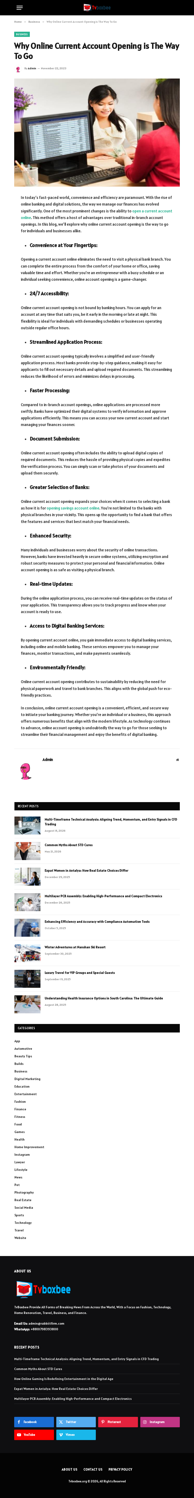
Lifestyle (20, 1170)
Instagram (22, 1154)
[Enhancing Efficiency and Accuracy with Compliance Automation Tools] (27, 928)
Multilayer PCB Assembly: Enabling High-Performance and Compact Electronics (103, 896)
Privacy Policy (120, 1469)
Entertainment (25, 1094)
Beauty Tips (23, 1056)
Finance (20, 1109)
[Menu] (20, 7)
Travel (19, 1230)
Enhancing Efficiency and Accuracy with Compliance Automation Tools (97, 921)
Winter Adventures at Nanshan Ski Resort (75, 947)
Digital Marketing (27, 1079)
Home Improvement (29, 1147)
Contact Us (93, 1469)
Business (22, 34)
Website (20, 1238)
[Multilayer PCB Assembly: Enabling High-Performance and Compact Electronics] (27, 902)
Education (22, 1086)
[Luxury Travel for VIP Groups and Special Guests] (27, 979)
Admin (32, 68)
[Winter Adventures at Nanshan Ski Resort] (27, 953)
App (17, 1041)
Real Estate (22, 1200)
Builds (18, 1064)
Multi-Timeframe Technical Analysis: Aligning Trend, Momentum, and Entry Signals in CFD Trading (111, 821)
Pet (17, 1185)
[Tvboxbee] (97, 8)
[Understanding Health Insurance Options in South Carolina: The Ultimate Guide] (27, 1004)
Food (18, 1124)
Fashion (20, 1101)
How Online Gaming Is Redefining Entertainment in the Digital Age (63, 1379)
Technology (23, 1223)
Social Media (23, 1207)
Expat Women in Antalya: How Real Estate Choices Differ (86, 870)
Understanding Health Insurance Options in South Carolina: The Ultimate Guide (104, 998)
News (18, 1177)
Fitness (19, 1117)
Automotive (23, 1048)
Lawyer (19, 1162)
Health (19, 1139)
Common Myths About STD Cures (69, 845)
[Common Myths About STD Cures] (27, 851)
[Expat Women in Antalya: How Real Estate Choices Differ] (27, 877)
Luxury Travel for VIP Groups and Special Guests (80, 973)
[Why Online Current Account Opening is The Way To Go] (97, 133)
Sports (19, 1215)
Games (19, 1132)
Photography (24, 1192)
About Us (69, 1469)
